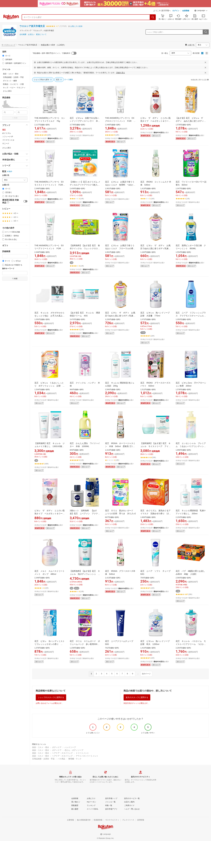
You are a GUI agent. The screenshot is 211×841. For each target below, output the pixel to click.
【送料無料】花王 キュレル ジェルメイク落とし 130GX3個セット (49, 446)
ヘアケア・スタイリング (62, 753)
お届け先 (5, 175)
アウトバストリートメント (87, 756)
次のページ (146, 674)
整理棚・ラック (74, 759)
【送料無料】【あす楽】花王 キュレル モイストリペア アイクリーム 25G (155, 446)
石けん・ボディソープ (74, 750)
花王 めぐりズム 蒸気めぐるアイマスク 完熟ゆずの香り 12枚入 (155, 513)
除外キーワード (8, 269)
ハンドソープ (70, 747)
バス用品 (61, 759)
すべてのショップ (8, 45)
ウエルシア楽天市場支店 (32, 26)
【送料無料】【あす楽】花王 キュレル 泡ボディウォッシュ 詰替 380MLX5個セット (85, 574)
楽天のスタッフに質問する (137, 697)
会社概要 (23, 34)
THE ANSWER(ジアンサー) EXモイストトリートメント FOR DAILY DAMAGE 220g (49, 185)
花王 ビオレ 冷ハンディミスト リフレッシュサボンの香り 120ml (50, 644)
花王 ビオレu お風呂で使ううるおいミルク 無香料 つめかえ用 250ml (120, 185)
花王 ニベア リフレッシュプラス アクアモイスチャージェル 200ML (191, 316)
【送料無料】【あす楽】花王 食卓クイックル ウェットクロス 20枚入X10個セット (85, 248)
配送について (41, 34)
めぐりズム (6, 133)
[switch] (25, 201)
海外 (10, 171)
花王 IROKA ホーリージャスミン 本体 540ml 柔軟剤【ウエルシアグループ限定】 (120, 446)
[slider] (2, 108)
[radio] (3, 56)
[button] (201, 11)
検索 (16, 118)
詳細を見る (120, 73)
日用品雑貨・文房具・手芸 (43, 759)
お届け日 (5, 185)
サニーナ (5, 144)
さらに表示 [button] (7, 91)
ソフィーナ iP (7, 137)
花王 (4, 130)
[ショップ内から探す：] (205, 32)
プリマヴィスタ (8, 140)
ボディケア (56, 747)
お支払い (31, 34)
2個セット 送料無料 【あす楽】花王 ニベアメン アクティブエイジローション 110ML (85, 513)
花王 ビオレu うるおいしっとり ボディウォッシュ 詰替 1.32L (49, 386)
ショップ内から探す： (155, 32)
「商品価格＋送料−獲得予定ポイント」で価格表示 (50, 53)
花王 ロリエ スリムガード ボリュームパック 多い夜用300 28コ (85, 644)
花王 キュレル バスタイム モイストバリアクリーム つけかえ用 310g (191, 644)
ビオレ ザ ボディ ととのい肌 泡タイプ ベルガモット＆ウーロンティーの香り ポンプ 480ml (156, 121)
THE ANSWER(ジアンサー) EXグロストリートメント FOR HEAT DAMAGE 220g (119, 121)
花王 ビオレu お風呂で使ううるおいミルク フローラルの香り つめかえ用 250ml (121, 248)
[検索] (153, 17)
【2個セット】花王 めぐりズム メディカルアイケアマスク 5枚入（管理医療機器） (85, 185)
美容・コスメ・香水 (40, 747)
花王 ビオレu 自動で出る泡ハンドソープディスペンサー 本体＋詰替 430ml (85, 121)
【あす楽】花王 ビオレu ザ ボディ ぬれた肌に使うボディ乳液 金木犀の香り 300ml (191, 121)
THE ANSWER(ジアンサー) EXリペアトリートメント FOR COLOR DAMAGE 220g (49, 248)
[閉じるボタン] (205, 62)
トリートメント (82, 753)
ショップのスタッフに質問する (51, 697)
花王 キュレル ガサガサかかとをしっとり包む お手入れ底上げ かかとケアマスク (50, 316)
